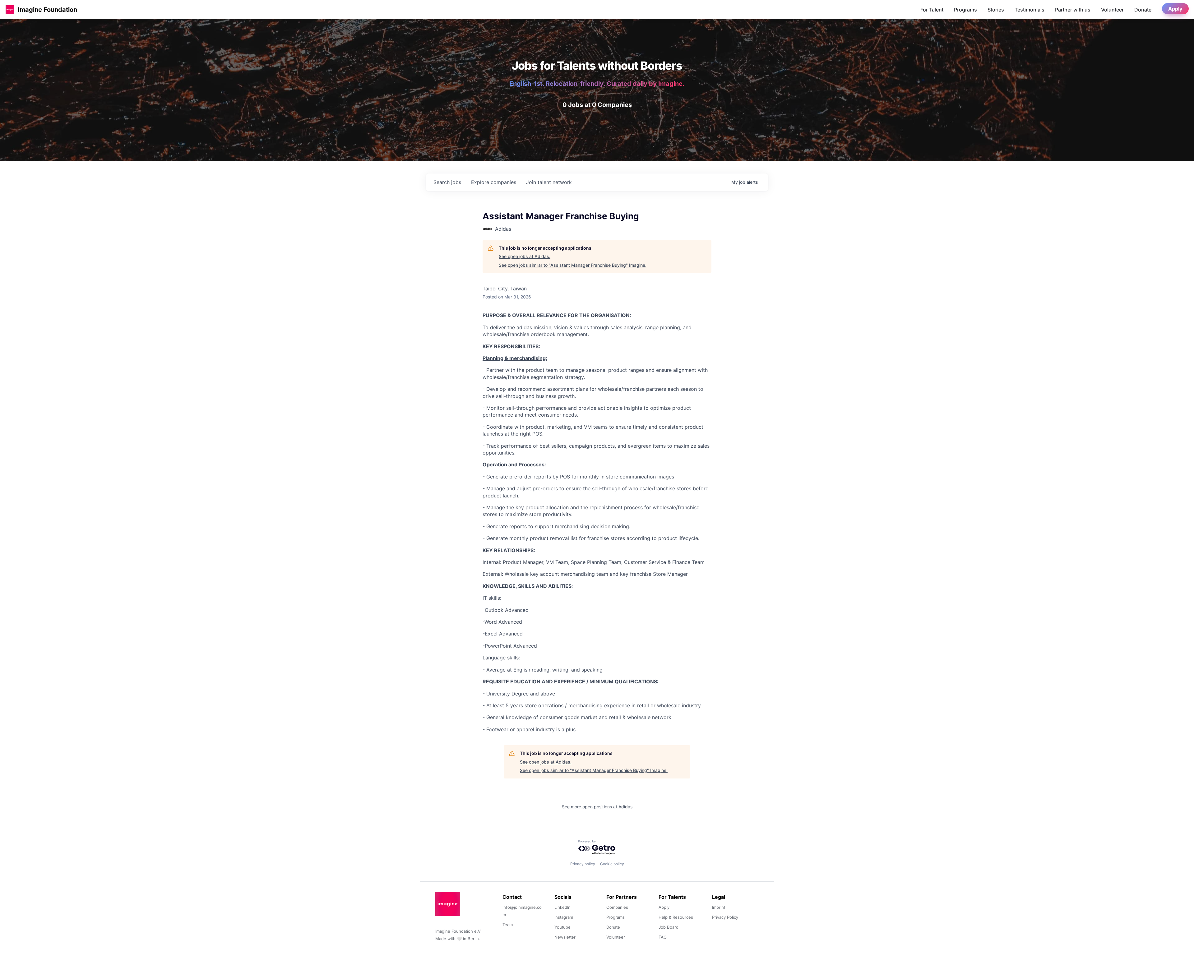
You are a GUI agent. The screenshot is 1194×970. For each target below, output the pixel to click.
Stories (996, 10)
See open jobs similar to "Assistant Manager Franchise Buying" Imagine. (572, 265)
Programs (965, 10)
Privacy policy (582, 863)
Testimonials (1029, 10)
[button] (10, 9)
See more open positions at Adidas (597, 806)
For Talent (931, 10)
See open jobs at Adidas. (524, 256)
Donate (1142, 10)
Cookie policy (612, 863)
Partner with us (1072, 10)
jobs (447, 182)
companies (493, 182)
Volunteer (1112, 10)
